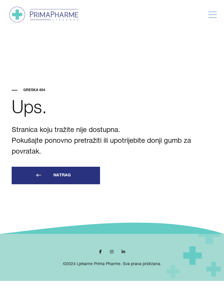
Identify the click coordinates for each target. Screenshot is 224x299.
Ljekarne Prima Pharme (98, 264)
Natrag (61, 175)
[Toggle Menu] (213, 15)
